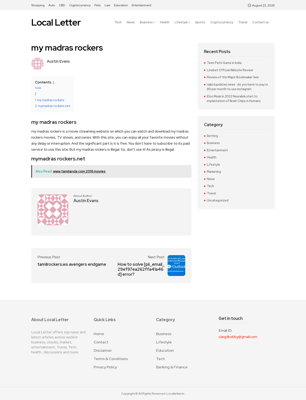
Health (164, 22)
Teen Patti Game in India (224, 63)
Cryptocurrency (80, 5)
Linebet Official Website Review (230, 70)
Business (146, 22)
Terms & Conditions (111, 358)
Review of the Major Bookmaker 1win (233, 77)
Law (107, 5)
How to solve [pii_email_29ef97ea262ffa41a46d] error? (141, 269)
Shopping (38, 5)
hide (38, 88)
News (131, 22)
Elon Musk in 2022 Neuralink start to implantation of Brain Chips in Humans (234, 98)
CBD (62, 5)
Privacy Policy (105, 367)
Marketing (214, 172)
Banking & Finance (172, 367)
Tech (118, 22)
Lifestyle (181, 22)
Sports (200, 22)
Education (121, 5)
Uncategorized (217, 200)
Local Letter (56, 22)
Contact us (261, 22)
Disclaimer (103, 350)
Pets (98, 5)
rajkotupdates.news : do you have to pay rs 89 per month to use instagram (237, 86)
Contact (101, 342)
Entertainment (141, 5)
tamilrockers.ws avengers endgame (71, 264)
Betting (212, 136)
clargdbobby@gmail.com (238, 336)
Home (99, 333)
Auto (52, 5)
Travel (242, 22)
